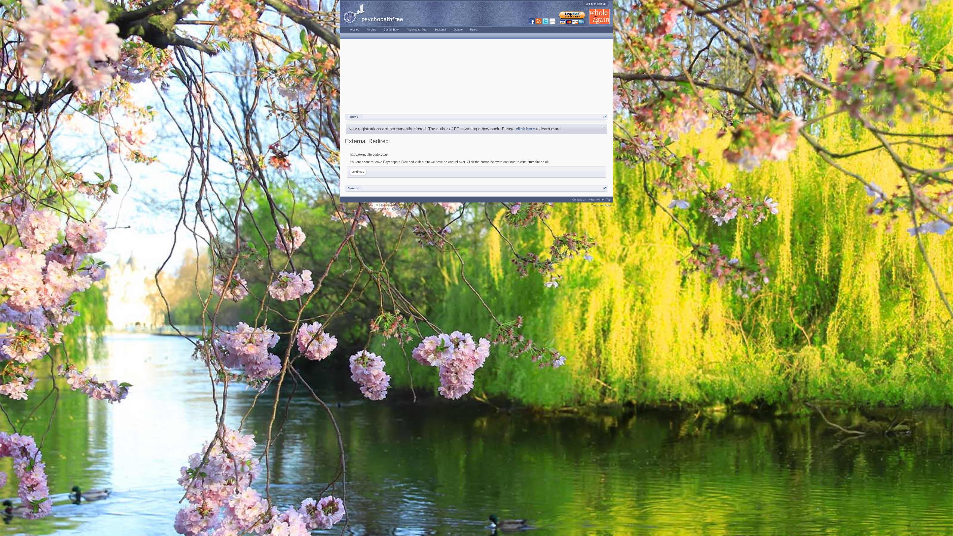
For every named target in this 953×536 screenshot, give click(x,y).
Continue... (358, 171)
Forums (371, 29)
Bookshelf (440, 29)
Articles (354, 29)
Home (600, 199)
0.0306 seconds (483, 205)
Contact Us (579, 199)
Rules (473, 29)
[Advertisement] (476, 76)
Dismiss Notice (604, 128)
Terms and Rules (601, 205)
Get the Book (391, 29)
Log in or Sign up (595, 3)
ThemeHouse (398, 208)
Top (608, 199)
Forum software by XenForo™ (375, 205)
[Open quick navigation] (605, 116)
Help (591, 199)
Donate (458, 29)
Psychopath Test (417, 29)
